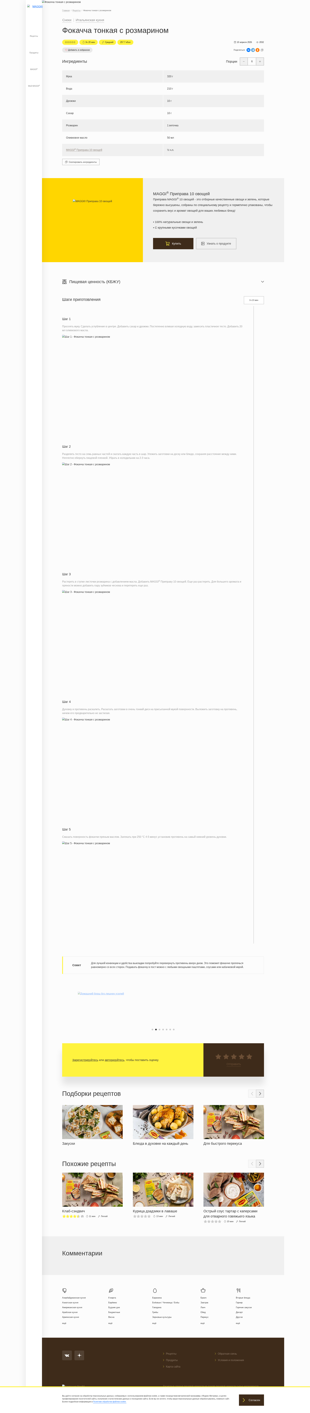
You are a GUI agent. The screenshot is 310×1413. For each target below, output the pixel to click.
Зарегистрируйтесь (85, 1060)
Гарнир (239, 1302)
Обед (203, 1312)
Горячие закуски (244, 1307)
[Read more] (92, 1124)
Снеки (66, 20)
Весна (111, 1317)
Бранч (204, 1298)
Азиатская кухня (70, 1302)
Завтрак (204, 1302)
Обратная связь (227, 1353)
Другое (239, 1317)
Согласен (254, 1400)
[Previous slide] (252, 1094)
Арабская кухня (70, 1312)
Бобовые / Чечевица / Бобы (165, 1302)
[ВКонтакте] (248, 50)
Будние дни (114, 1307)
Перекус (205, 1317)
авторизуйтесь (114, 1060)
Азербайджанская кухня (74, 1298)
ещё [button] (64, 1323)
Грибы (155, 1312)
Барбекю (112, 1302)
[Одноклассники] (257, 50)
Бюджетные (114, 1312)
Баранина (157, 1298)
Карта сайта (173, 1366)
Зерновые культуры (161, 1317)
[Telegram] (253, 50)
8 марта (112, 1298)
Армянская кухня (70, 1317)
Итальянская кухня (90, 20)
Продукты (33, 53)
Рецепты (34, 36)
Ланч (203, 1307)
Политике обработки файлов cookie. (109, 1402)
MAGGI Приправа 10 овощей (84, 150)
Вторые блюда (243, 1298)
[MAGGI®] (34, 10)
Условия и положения (231, 1360)
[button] (152, 1029)
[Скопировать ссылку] (262, 50)
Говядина (156, 1307)
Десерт (239, 1312)
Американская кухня (72, 1307)
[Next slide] (260, 1094)
